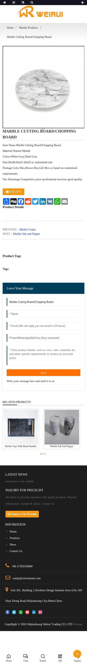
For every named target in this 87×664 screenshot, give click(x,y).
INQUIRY (15, 191)
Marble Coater (27, 229)
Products (15, 538)
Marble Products (29, 27)
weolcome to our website (19, 481)
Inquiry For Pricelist (24, 514)
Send (43, 372)
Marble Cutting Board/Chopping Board (29, 36)
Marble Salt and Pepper (26, 233)
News (13, 544)
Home (10, 27)
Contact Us (16, 551)
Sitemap (77, 624)
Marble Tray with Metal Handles (21, 446)
